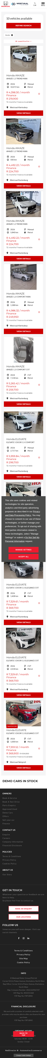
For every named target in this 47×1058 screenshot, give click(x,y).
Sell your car (9, 820)
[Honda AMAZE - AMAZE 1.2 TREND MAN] (23, 59)
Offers (6, 816)
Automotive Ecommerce (31, 1050)
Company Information (13, 842)
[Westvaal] (19, 4)
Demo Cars (8, 813)
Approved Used (10, 809)
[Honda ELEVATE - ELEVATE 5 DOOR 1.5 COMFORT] (23, 422)
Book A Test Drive (11, 802)
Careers (6, 838)
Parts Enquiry (9, 805)
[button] (12, 35)
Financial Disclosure (12, 845)
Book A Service (10, 798)
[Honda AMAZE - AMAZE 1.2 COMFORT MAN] (23, 277)
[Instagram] (23, 938)
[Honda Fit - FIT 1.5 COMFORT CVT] (23, 495)
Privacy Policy (9, 860)
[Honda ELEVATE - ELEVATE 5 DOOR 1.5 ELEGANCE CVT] (23, 568)
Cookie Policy (23, 962)
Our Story (7, 874)
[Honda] (5, 4)
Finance (6, 823)
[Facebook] (18, 938)
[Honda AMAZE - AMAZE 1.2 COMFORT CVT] (23, 350)
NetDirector (11, 1050)
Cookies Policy (10, 863)
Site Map (23, 958)
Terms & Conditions (12, 856)
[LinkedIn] (28, 938)
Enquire (6, 834)
